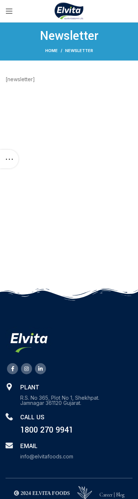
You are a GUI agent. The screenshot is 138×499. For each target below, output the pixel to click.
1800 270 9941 (46, 430)
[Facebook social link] (12, 368)
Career (106, 495)
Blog (120, 495)
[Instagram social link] (26, 368)
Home (51, 50)
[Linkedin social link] (40, 368)
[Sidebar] (9, 159)
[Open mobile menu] (9, 11)
